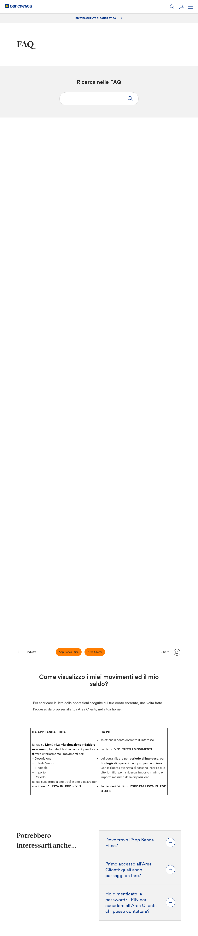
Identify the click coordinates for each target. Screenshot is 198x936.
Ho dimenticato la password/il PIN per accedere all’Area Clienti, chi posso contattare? (131, 902)
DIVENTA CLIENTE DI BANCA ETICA (96, 18)
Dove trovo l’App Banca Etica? (129, 842)
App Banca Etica (69, 652)
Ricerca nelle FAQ (99, 81)
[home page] (18, 6)
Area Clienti (95, 652)
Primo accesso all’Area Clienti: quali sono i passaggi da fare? (128, 869)
